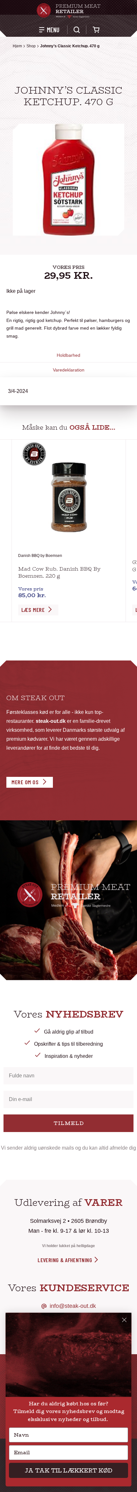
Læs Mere (33, 609)
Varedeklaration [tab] (68, 369)
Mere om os (25, 781)
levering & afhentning (65, 1259)
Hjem (17, 46)
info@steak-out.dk (73, 1306)
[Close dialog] (124, 1320)
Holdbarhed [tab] (68, 355)
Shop (31, 46)
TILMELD (69, 1123)
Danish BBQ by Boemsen (40, 555)
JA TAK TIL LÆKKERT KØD (68, 1470)
